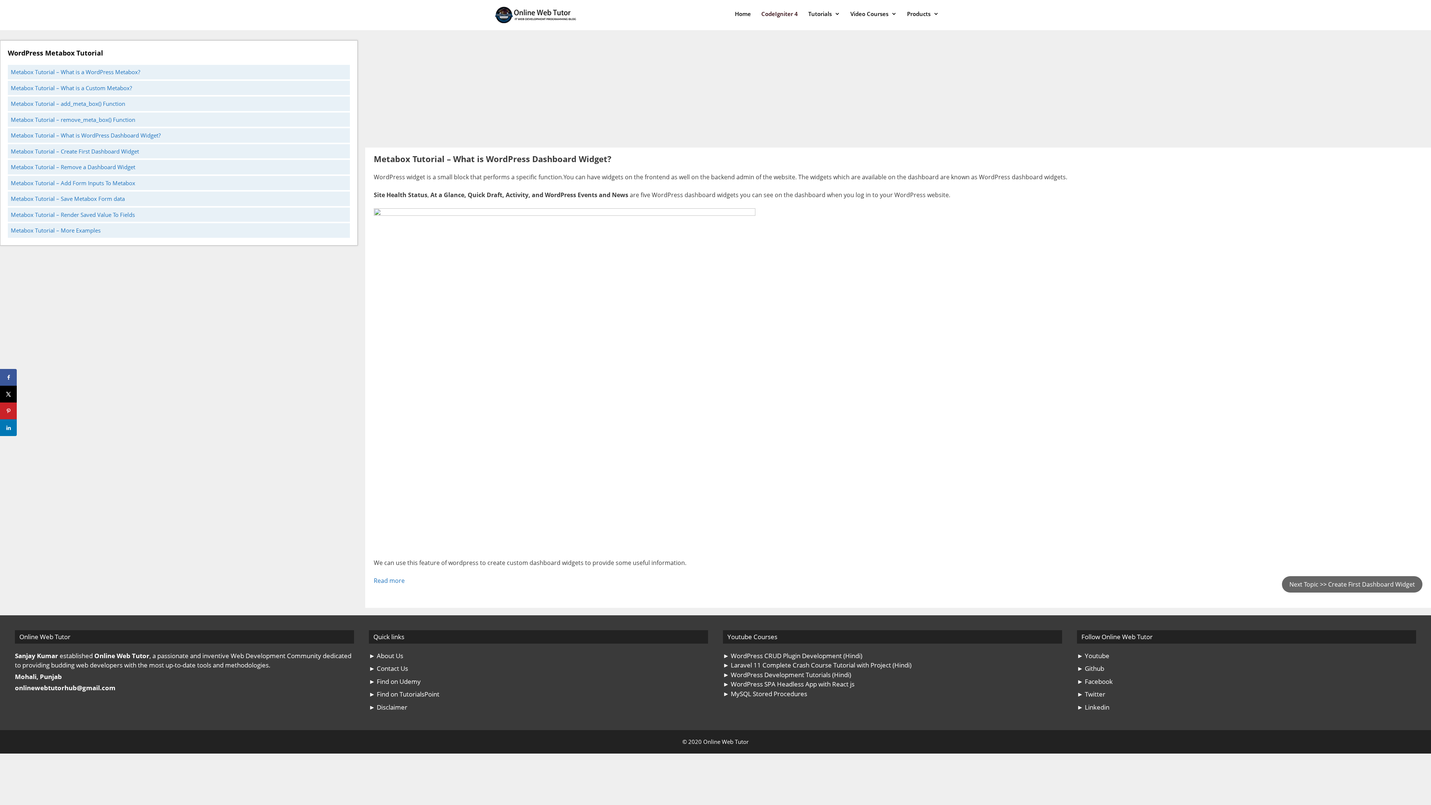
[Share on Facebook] (8, 377)
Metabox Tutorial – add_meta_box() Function (68, 103)
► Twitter (1091, 694)
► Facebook (1095, 681)
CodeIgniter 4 (779, 14)
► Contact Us (388, 668)
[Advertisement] (588, 92)
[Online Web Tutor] (537, 15)
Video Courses (869, 14)
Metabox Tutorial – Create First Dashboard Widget (75, 151)
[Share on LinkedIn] (8, 427)
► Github (1090, 668)
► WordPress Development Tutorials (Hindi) (787, 674)
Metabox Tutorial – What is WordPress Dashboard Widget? (86, 135)
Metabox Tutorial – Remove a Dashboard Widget (73, 167)
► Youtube (1093, 655)
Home (743, 14)
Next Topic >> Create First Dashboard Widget (1352, 584)
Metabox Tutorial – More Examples (56, 230)
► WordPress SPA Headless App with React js (789, 684)
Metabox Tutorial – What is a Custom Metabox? (71, 88)
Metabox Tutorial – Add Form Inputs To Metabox (73, 183)
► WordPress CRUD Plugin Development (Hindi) (792, 655)
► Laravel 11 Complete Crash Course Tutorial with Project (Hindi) (817, 665)
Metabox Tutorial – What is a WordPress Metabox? (75, 72)
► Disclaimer (388, 707)
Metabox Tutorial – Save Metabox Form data (68, 198)
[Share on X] (8, 394)
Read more (389, 581)
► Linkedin (1093, 707)
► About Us (386, 655)
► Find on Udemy (395, 681)
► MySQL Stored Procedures (765, 693)
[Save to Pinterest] (8, 410)
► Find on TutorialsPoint (404, 694)
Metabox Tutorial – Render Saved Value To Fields (73, 214)
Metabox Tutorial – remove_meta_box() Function (73, 119)
